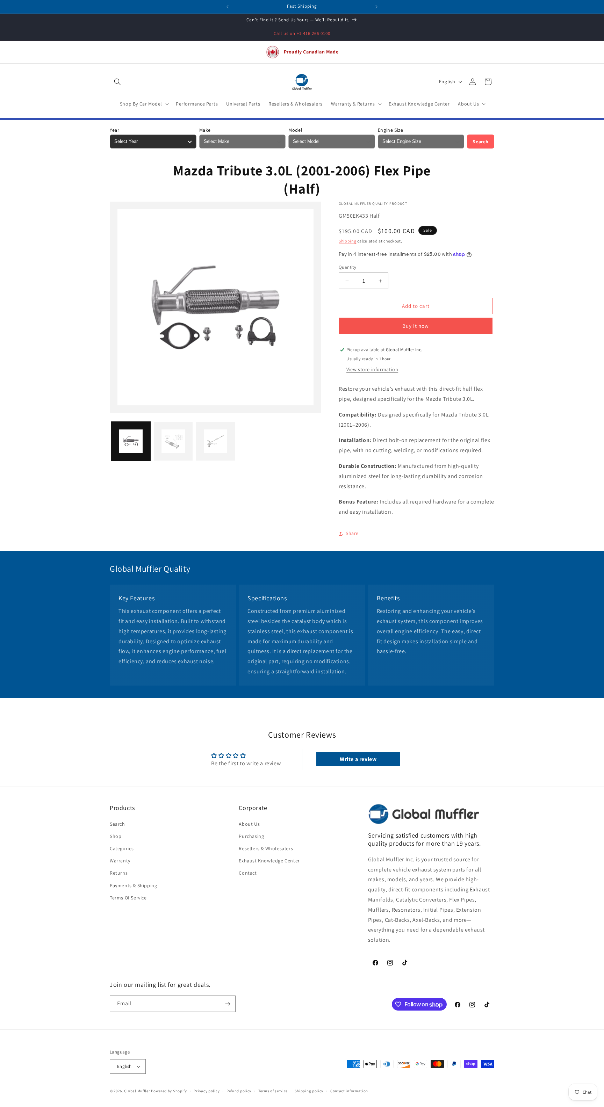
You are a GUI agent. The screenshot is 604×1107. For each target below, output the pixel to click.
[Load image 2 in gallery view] (173, 441)
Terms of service (273, 1090)
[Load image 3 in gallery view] (215, 441)
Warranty (120, 861)
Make (205, 130)
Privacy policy (207, 1090)
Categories (122, 848)
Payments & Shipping (133, 885)
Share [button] (352, 533)
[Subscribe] (227, 1004)
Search (481, 141)
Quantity (347, 267)
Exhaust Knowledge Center (269, 861)
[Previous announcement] (227, 6)
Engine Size (390, 130)
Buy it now (415, 326)
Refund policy (238, 1090)
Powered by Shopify (169, 1090)
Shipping (348, 241)
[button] (117, 81)
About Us (249, 824)
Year (114, 130)
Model (295, 130)
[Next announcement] (376, 6)
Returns (119, 873)
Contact (248, 873)
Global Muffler (137, 1090)
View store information (372, 369)
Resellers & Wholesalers (266, 848)
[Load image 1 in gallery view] (131, 441)
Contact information (349, 1090)
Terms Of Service (128, 898)
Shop (115, 836)
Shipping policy (309, 1090)
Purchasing (251, 836)
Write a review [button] (358, 759)
